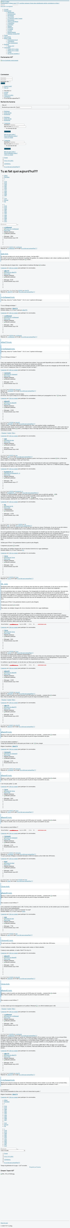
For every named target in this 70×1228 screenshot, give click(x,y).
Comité (9, 52)
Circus (6, 556)
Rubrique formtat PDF (14, 33)
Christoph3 (7, 373)
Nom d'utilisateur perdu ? (11, 136)
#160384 (20, 879)
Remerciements (12, 32)
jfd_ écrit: (4, 584)
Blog (13, 433)
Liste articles (7, 37)
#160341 (20, 290)
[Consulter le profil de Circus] (9, 557)
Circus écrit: (5, 886)
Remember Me (5, 81)
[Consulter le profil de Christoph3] (10, 374)
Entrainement (7, 11)
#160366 (11, 651)
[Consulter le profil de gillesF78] (10, 272)
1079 (5, 183)
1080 (5, 185)
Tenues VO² (11, 46)
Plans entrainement (13, 43)
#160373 (11, 768)
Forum (6, 35)
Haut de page (4, 1223)
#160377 (11, 852)
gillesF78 (6, 271)
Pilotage (10, 26)
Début (5, 175)
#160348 (11, 422)
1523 (5, 198)
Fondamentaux (12, 14)
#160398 (11, 1034)
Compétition (11, 23)
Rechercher (7, 114)
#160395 (11, 977)
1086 (5, 194)
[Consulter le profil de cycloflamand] (11, 229)
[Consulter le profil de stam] (9, 440)
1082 (5, 188)
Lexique (10, 30)
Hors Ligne (7, 230)
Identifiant (7, 125)
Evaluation (10, 24)
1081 (5, 186)
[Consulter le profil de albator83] (10, 403)
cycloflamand (8, 227)
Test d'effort (11, 17)
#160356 (11, 491)
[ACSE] (9, 60)
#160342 (11, 335)
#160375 (11, 810)
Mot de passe (8, 126)
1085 (5, 192)
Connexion (7, 131)
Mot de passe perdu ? (10, 134)
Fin (5, 201)
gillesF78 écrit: (6, 342)
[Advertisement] (11, 66)
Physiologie (11, 15)
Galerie (9, 433)
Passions (4, 433)
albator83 (7, 401)
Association (7, 47)
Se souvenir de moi (11, 128)
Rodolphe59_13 (8, 471)
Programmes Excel (13, 40)
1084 (5, 191)
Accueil (6, 9)
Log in (2, 83)
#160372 (11, 725)
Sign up (6, 87)
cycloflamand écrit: (8, 297)
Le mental (10, 29)
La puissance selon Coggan (15, 18)
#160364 (20, 524)
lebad (5, 861)
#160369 (11, 692)
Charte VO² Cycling (13, 49)
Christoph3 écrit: (7, 940)
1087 (5, 195)
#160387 (11, 933)
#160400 (11, 1073)
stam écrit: (4, 254)
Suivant (6, 200)
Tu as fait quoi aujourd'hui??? (29, 248)
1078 (5, 181)
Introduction (11, 12)
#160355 (11, 455)
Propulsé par (32, 1167)
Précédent (6, 177)
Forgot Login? (8, 86)
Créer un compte (8, 137)
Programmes (11, 20)
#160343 (11, 389)
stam (5, 439)
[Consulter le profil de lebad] (9, 863)
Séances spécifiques (13, 21)
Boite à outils (7, 38)
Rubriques (7, 111)
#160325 (11, 247)
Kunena (38, 1167)
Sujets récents (7, 113)
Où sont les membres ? (14, 53)
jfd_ (5, 504)
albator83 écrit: (6, 732)
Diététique (10, 27)
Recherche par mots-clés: (9, 107)
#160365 (11, 577)
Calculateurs (11, 41)
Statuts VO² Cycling (13, 50)
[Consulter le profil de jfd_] (8, 506)
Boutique (6, 44)
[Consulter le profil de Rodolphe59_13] (12, 473)
